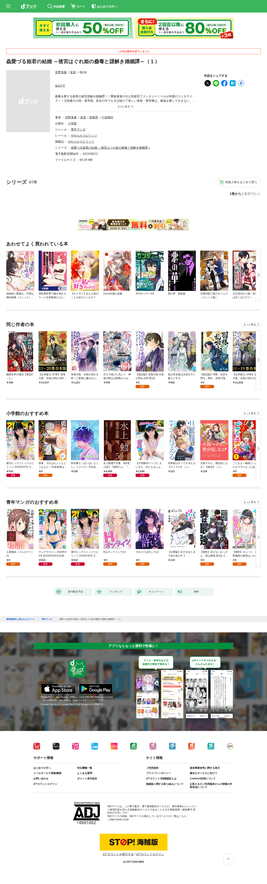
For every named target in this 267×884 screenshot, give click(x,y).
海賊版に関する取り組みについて (165, 784)
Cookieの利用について (203, 778)
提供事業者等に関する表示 (205, 767)
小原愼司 (107, 117)
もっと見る (249, 324)
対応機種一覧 (84, 767)
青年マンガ (78, 129)
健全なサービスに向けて (203, 773)
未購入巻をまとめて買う (241, 182)
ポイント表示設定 (87, 778)
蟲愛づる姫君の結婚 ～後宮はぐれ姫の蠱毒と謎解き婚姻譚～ (111, 147)
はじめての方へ (42, 767)
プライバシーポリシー (158, 773)
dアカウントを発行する (118, 854)
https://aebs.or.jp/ (119, 819)
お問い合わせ (40, 778)
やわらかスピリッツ (84, 135)
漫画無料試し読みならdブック (20, 619)
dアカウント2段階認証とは (161, 778)
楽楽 (73, 72)
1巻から (236, 193)
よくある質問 (84, 773)
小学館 (72, 123)
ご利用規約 (152, 767)
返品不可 (60, 85)
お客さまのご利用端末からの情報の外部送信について (211, 786)
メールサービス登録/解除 (47, 773)
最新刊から (252, 193)
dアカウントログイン (45, 784)
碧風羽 (93, 117)
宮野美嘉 (61, 72)
